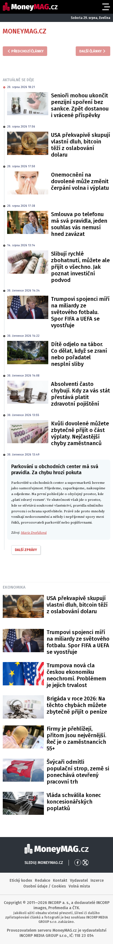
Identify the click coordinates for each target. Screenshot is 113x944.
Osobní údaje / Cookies (44, 886)
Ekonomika (14, 587)
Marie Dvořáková (34, 532)
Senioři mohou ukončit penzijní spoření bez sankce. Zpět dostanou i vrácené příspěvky (80, 105)
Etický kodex (21, 880)
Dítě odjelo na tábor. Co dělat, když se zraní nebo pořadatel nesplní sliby (79, 354)
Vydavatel (79, 880)
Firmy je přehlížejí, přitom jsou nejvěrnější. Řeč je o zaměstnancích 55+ (76, 738)
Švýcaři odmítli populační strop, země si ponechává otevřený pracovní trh (78, 772)
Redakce (42, 880)
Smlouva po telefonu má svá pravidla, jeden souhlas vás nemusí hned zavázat (79, 224)
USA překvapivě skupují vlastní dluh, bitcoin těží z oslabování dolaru (80, 145)
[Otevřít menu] (105, 7)
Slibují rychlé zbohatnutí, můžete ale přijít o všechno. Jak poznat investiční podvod (80, 266)
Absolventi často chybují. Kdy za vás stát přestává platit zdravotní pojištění (80, 394)
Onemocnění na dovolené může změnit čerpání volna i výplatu (80, 181)
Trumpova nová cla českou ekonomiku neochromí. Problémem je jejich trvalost (76, 675)
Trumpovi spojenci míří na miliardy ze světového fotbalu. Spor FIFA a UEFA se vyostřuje (80, 312)
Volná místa (79, 886)
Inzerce (97, 880)
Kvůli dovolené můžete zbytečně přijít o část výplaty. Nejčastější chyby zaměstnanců (80, 433)
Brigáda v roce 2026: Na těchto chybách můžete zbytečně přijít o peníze (77, 705)
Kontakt (60, 880)
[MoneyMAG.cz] (30, 6)
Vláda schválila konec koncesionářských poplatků (74, 802)
